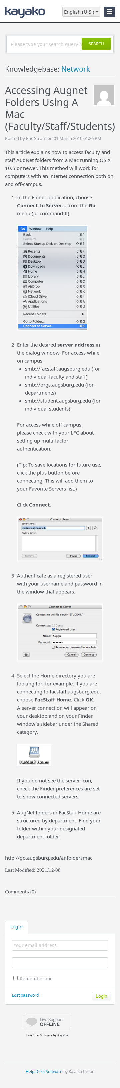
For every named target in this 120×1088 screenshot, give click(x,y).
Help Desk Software (44, 1071)
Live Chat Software (39, 1035)
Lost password (25, 995)
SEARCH (96, 44)
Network (75, 69)
